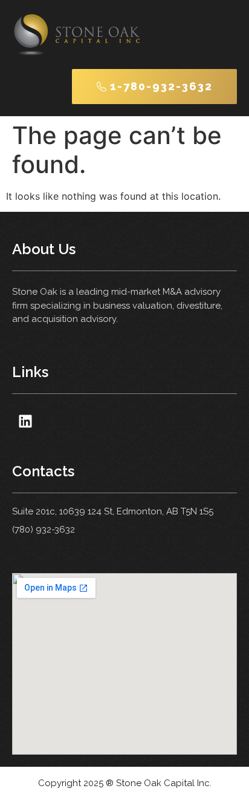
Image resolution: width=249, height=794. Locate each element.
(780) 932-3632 (43, 529)
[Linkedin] (25, 421)
